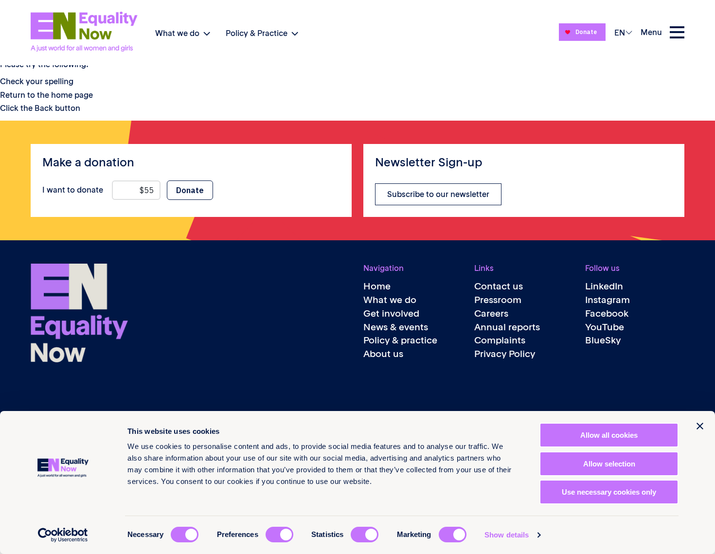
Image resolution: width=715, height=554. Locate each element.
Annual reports (507, 327)
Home (377, 286)
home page (72, 95)
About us (383, 353)
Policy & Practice (256, 33)
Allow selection (609, 464)
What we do (177, 33)
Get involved (391, 313)
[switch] (279, 534)
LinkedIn (604, 286)
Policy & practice (400, 340)
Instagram (607, 299)
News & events (395, 327)
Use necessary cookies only (609, 492)
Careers (491, 313)
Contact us (498, 286)
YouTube (604, 327)
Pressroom (497, 299)
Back (44, 108)
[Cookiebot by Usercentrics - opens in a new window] (63, 535)
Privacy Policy (504, 353)
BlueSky (603, 340)
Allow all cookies (609, 435)
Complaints (499, 340)
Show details (506, 535)
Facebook (607, 313)
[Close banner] (700, 426)
